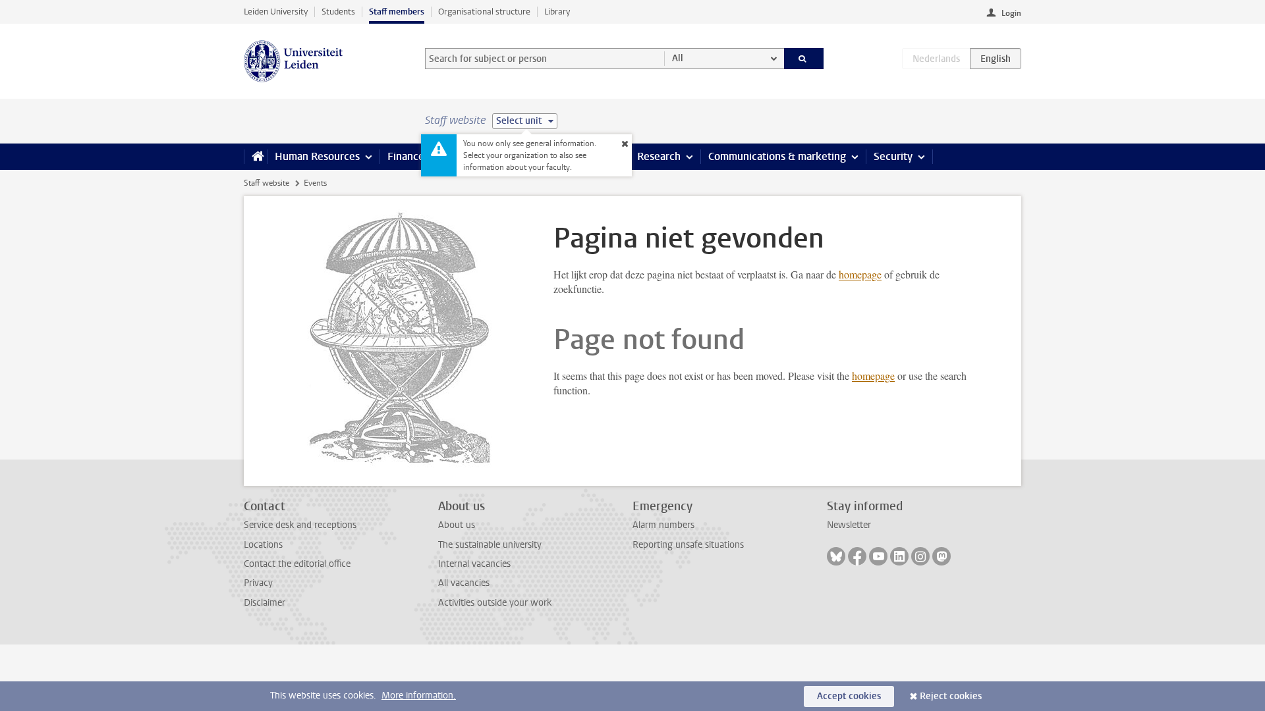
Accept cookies (849, 696)
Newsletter (849, 525)
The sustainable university (490, 545)
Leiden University (276, 11)
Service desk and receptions (300, 525)
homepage (860, 274)
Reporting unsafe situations (688, 545)
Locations (263, 545)
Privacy (258, 583)
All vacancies (464, 583)
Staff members (396, 11)
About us (456, 525)
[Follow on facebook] (857, 556)
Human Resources (317, 156)
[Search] (804, 58)
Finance (405, 156)
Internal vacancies (474, 564)
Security (893, 156)
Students (338, 11)
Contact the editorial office (297, 564)
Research (659, 156)
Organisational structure (484, 11)
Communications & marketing (777, 156)
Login (1011, 13)
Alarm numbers (663, 525)
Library (557, 11)
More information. (418, 695)
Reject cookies (951, 696)
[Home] (255, 157)
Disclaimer (264, 602)
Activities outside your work (494, 602)
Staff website (266, 183)
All (677, 58)
